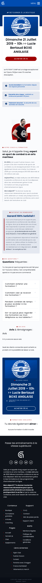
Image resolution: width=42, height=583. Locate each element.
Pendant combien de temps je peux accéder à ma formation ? (19, 304)
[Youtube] (16, 462)
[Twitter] (26, 462)
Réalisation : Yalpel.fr (21, 581)
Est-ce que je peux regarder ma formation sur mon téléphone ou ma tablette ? (19, 315)
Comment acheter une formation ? (16, 285)
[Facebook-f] (11, 462)
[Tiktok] (31, 462)
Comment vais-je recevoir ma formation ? (18, 294)
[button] (21, 59)
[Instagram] (21, 462)
